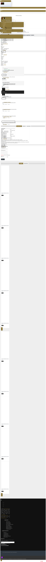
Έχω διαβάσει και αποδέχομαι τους (5, 543)
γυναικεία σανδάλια (3, 514)
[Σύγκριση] (4, 94)
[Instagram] (3, 504)
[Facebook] (3, 502)
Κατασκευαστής (23, 30)
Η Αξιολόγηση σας (3, 150)
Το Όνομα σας (2, 147)
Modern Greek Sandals (23, 31)
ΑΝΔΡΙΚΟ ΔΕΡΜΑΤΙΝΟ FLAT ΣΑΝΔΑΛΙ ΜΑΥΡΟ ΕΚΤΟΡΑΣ (9, 122)
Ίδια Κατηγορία (26, 163)
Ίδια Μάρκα (21, 163)
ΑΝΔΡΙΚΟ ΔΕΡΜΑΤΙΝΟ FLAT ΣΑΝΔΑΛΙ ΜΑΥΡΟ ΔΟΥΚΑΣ (8, 102)
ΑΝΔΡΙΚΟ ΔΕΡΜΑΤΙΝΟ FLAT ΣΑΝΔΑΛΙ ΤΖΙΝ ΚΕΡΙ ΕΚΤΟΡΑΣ (9, 109)
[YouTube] (3, 506)
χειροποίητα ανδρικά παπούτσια (4, 515)
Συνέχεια (3, 159)
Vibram (6, 516)
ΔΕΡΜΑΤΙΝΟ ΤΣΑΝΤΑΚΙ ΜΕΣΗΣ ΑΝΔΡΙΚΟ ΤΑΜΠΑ (23, 32)
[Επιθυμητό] (2, 94)
